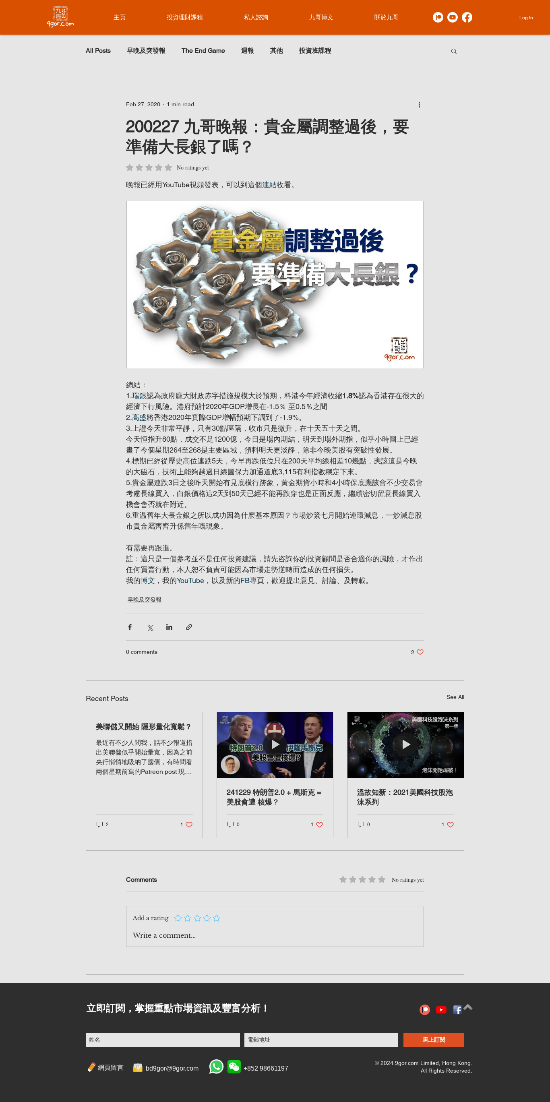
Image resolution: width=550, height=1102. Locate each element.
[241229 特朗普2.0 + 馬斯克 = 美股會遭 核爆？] (275, 744)
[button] (454, 51)
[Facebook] (467, 17)
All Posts (98, 50)
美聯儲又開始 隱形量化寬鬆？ (144, 726)
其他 (276, 50)
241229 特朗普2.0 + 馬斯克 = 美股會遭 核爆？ (274, 797)
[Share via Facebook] (130, 627)
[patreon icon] (425, 1010)
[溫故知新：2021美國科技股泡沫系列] (405, 744)
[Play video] (275, 284)
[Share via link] (189, 627)
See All (455, 697)
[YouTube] (441, 1010)
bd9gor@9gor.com (172, 1068)
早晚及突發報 (146, 50)
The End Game (203, 50)
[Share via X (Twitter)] (149, 627)
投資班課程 (315, 50)
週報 (247, 50)
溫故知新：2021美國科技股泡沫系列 (405, 797)
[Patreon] (438, 17)
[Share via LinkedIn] (169, 627)
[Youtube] (452, 17)
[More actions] (419, 104)
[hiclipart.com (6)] (458, 1010)
